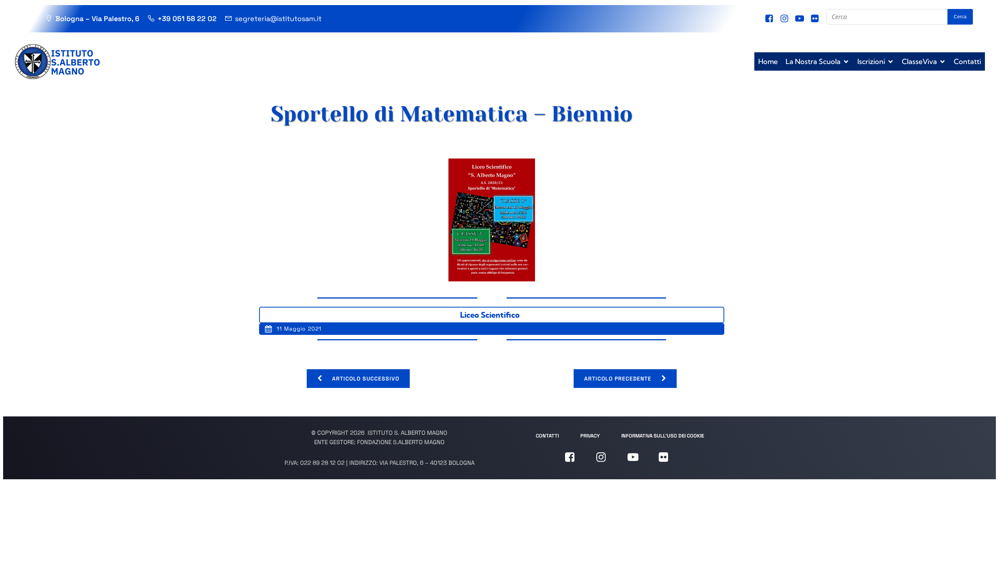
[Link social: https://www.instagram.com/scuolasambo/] (785, 18)
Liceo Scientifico (490, 315)
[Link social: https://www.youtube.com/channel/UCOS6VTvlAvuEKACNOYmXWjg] (800, 18)
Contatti (967, 61)
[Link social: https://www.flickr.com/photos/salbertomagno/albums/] (815, 18)
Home (768, 61)
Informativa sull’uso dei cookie (662, 435)
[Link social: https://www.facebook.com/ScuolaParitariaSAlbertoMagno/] (770, 18)
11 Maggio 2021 (299, 328)
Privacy (590, 435)
